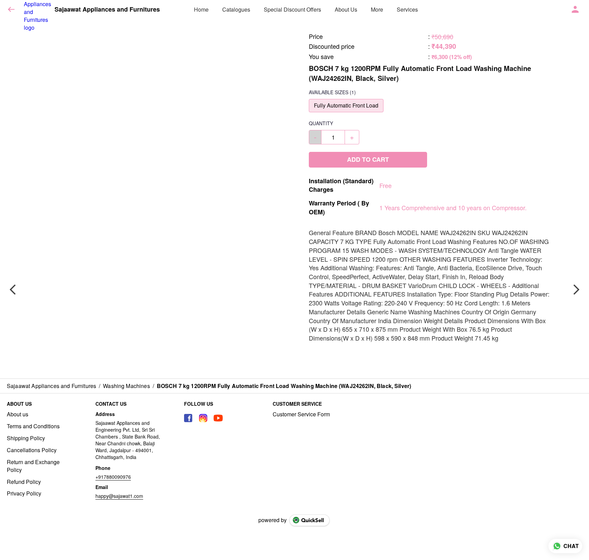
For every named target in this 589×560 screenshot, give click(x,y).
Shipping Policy (26, 438)
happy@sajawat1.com (119, 495)
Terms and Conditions (33, 426)
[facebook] (188, 418)
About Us (346, 9)
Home (201, 9)
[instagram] (203, 418)
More (377, 9)
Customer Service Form (301, 414)
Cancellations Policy (32, 450)
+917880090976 (113, 476)
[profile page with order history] (575, 9)
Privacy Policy (24, 493)
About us (17, 414)
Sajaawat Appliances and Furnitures (107, 9)
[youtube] (218, 418)
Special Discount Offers (292, 9)
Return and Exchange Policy (33, 466)
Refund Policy (24, 482)
